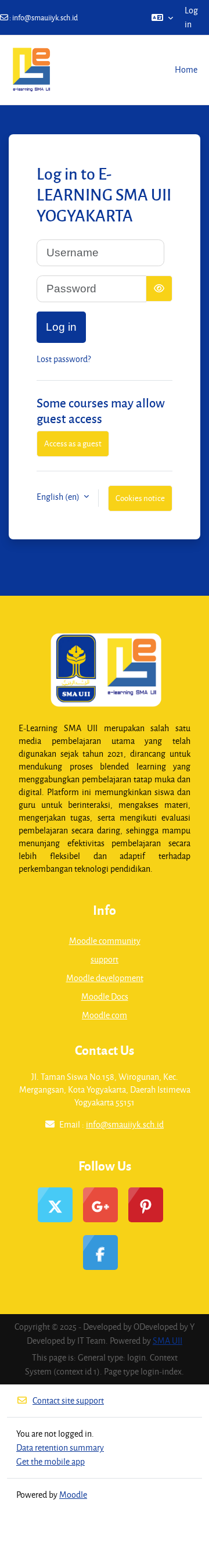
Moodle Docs (104, 996)
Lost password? (64, 359)
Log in (191, 17)
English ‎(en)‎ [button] (59, 497)
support (104, 959)
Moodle (73, 1494)
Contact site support (68, 1400)
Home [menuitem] (186, 69)
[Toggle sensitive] (159, 288)
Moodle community (104, 941)
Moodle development (104, 978)
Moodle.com (104, 1015)
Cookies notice (140, 497)
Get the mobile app (50, 1461)
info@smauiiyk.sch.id (45, 17)
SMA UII (167, 1340)
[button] (162, 17)
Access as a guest (73, 443)
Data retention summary (60, 1447)
